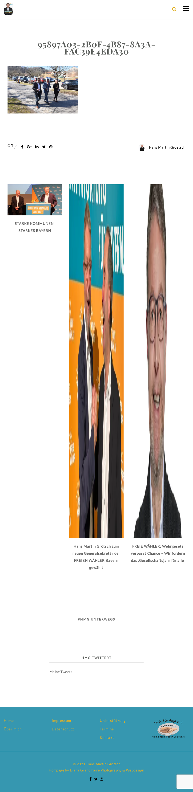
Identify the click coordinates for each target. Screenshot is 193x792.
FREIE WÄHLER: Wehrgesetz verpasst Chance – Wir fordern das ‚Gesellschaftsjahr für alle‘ (158, 553)
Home (9, 720)
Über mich (13, 729)
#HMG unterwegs (96, 619)
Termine (107, 729)
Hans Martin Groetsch (167, 147)
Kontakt (107, 737)
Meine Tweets (60, 672)
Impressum (61, 720)
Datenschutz (63, 729)
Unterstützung (113, 720)
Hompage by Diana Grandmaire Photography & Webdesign (96, 770)
